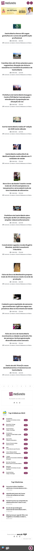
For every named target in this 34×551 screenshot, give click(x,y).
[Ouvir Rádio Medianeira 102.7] (3, 548)
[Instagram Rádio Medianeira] (19, 403)
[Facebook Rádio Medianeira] (14, 403)
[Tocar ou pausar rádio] (30, 548)
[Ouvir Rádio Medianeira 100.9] (7, 548)
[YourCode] (19, 534)
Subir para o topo (27, 538)
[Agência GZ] (25, 534)
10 (30, 386)
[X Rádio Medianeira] (16, 403)
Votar (26, 420)
